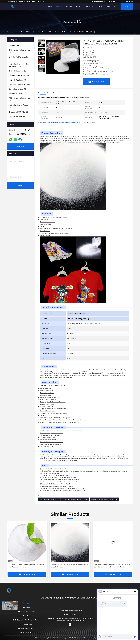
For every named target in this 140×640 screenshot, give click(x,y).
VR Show (69, 6)
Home (50, 6)
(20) (15, 93)
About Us (79, 6)
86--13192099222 (127, 1)
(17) (17, 116)
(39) (19, 65)
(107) (19, 51)
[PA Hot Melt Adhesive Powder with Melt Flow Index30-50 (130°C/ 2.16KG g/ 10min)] (63, 56)
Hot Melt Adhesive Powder (29, 32)
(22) (19, 58)
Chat (127, 6)
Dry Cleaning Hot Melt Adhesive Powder (75, 499)
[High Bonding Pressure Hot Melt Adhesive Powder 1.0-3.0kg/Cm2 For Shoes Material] (113, 542)
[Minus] (135, 591)
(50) (17, 80)
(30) (18, 106)
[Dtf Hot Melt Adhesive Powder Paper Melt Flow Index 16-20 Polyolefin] (27, 542)
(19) (17, 71)
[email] (20, 140)
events (100, 6)
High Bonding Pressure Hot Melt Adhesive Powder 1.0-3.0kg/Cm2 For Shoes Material (112, 566)
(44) (19, 75)
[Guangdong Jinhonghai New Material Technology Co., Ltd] (13, 6)
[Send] (135, 636)
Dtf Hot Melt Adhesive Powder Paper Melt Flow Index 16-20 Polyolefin (27, 566)
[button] (41, 71)
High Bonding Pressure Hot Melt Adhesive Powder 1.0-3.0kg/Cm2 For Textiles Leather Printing (69, 566)
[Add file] (99, 636)
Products (59, 6)
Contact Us (89, 6)
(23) (18, 112)
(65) (15, 45)
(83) (19, 84)
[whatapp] (15, 140)
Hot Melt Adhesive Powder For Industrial (104, 499)
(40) (17, 89)
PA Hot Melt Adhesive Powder (48, 499)
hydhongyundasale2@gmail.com (105, 1)
